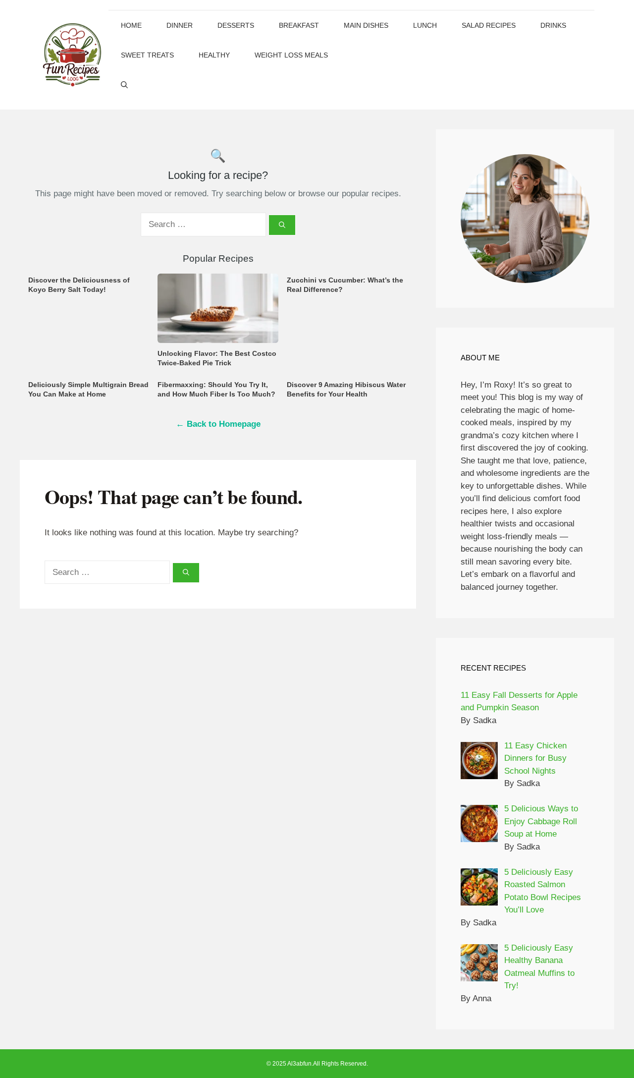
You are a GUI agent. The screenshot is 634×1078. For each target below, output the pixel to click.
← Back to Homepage (218, 424)
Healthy (214, 55)
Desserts (235, 25)
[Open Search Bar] (124, 85)
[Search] (282, 225)
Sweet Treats (147, 55)
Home (131, 25)
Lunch (425, 25)
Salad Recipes (489, 25)
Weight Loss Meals (291, 55)
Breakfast (299, 25)
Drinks (553, 25)
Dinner (179, 25)
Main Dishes (366, 25)
